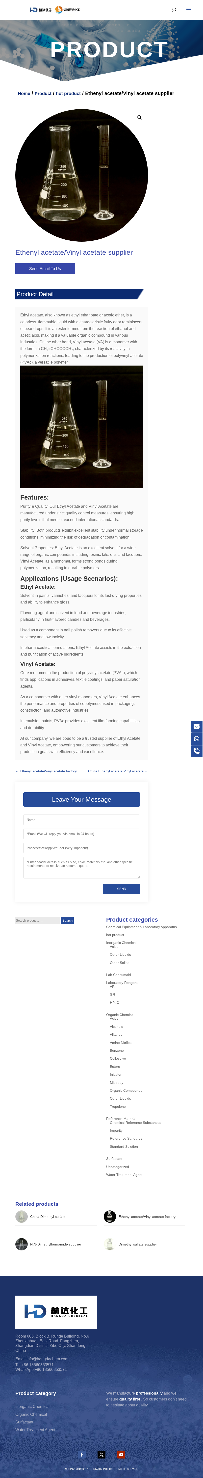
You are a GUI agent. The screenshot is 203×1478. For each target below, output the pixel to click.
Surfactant (114, 1159)
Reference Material (121, 1119)
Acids (114, 947)
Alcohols (116, 1027)
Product (43, 93)
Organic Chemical (120, 1015)
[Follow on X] (101, 1455)
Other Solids (119, 963)
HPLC (114, 1003)
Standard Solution (124, 1146)
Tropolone (118, 1106)
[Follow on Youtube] (121, 1455)
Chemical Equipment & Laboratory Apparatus (141, 927)
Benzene (117, 1050)
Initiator (116, 1074)
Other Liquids (120, 954)
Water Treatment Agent (124, 1175)
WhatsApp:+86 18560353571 (41, 1369)
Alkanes (116, 1034)
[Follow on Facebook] (82, 1455)
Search (67, 920)
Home (24, 93)
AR (112, 987)
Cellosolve (118, 1058)
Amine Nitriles (120, 1043)
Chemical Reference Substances (135, 1123)
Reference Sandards (126, 1138)
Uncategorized (117, 1167)
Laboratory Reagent (122, 983)
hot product (68, 93)
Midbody (116, 1083)
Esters (115, 1067)
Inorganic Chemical (121, 943)
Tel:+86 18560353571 (34, 1365)
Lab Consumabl (118, 975)
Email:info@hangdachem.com (41, 1359)
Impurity (116, 1130)
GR (112, 994)
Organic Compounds (126, 1090)
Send (121, 889)
